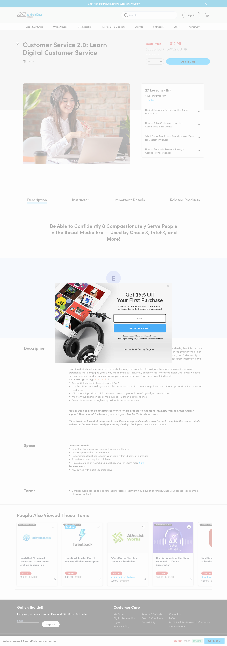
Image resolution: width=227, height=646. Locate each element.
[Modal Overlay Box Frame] (113, 323)
